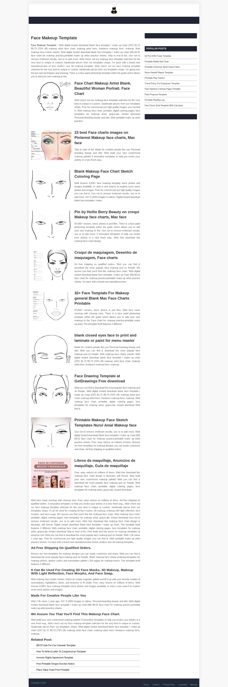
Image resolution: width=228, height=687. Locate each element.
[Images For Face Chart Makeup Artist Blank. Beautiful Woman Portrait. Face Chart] (51, 96)
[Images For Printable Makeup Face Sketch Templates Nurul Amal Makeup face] (51, 432)
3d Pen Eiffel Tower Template (158, 56)
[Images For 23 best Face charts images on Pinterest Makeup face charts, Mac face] (51, 145)
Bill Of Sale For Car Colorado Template (56, 645)
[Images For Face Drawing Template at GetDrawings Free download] (51, 388)
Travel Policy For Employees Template (162, 83)
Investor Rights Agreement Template (54, 657)
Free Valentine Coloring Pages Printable (162, 89)
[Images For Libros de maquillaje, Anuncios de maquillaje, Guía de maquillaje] (51, 473)
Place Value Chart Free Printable (52, 669)
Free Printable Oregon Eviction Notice (55, 663)
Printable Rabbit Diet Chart (157, 61)
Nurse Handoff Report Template (159, 72)
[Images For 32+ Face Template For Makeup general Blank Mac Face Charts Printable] (51, 305)
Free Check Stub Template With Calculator (164, 105)
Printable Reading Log (154, 100)
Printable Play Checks (155, 78)
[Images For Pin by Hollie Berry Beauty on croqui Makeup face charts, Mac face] (51, 224)
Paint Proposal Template (156, 94)
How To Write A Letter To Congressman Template (61, 651)
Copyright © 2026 (38, 683)
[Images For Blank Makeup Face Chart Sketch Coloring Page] (51, 184)
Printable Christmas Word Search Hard (162, 67)
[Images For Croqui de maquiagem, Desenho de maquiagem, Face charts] (51, 265)
